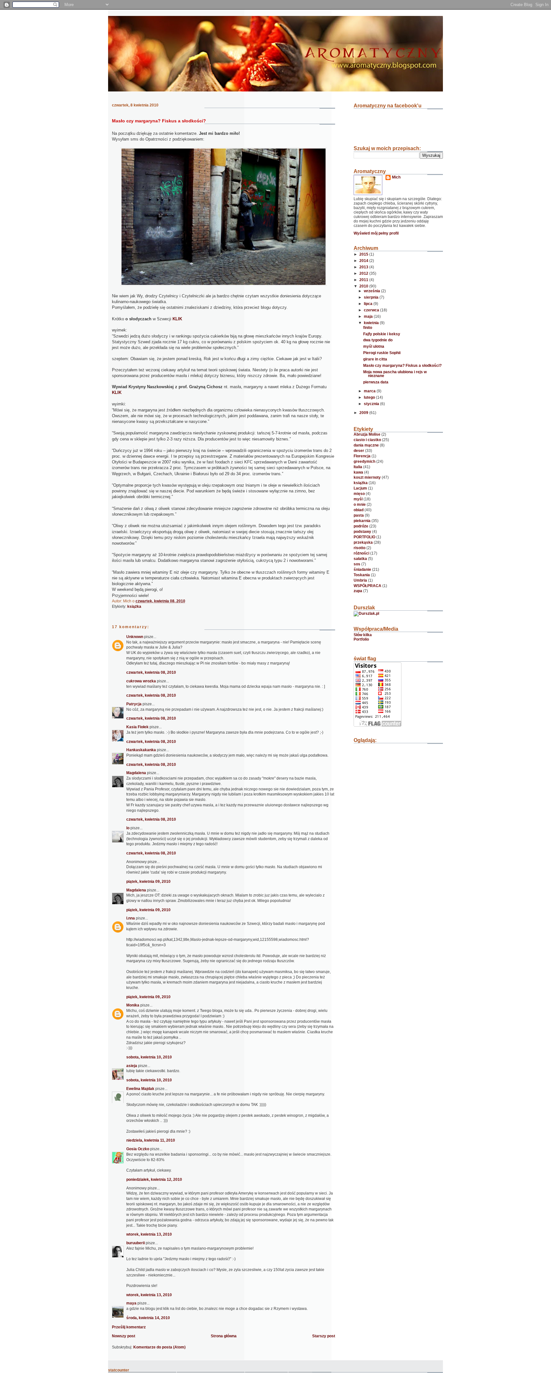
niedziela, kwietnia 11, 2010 (150, 1140)
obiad (359, 510)
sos (357, 564)
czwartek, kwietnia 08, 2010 (151, 672)
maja (369, 316)
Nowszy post (123, 1336)
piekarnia (362, 521)
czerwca (372, 310)
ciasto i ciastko (367, 440)
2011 (364, 280)
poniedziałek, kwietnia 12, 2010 (154, 1179)
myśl (358, 499)
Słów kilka (363, 635)
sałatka (360, 558)
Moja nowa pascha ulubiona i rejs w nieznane (395, 374)
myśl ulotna (373, 346)
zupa (358, 591)
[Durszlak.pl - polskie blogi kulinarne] (366, 613)
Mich (396, 177)
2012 (364, 273)
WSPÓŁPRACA (367, 586)
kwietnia (372, 323)
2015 (364, 254)
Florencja (362, 456)
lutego (370, 397)
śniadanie (362, 569)
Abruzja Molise (367, 434)
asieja (131, 1066)
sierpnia (371, 297)
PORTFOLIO (364, 537)
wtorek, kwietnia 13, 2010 (149, 1234)
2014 (364, 260)
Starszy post (323, 1336)
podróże (361, 526)
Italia (358, 467)
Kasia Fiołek (137, 727)
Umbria (360, 580)
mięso (359, 493)
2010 (364, 286)
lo (127, 828)
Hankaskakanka (141, 750)
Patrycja (134, 704)
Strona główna (224, 1336)
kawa (358, 472)
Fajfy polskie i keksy (381, 334)
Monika (132, 1005)
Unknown (134, 637)
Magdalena (136, 773)
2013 (364, 267)
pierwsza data (375, 382)
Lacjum (360, 488)
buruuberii (135, 1243)
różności (361, 553)
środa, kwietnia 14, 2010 (148, 1318)
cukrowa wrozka (141, 681)
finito (367, 327)
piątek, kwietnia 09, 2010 (148, 881)
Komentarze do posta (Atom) (159, 1347)
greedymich (364, 461)
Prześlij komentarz (129, 1327)
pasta (359, 515)
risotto (359, 548)
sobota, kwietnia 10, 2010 (149, 1057)
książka (134, 606)
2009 (364, 412)
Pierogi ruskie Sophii (381, 353)
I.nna (130, 918)
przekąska (363, 542)
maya (131, 1303)
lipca (368, 303)
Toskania (362, 575)
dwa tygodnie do (378, 340)
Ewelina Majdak (140, 1088)
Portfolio (361, 639)
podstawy (362, 531)
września (372, 291)
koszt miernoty (367, 477)
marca (370, 391)
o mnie (360, 504)
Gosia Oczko (138, 1149)
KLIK (177, 318)
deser (359, 450)
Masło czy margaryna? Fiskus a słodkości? (159, 120)
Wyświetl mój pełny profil (376, 233)
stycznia (372, 404)
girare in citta (375, 359)
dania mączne (366, 445)
